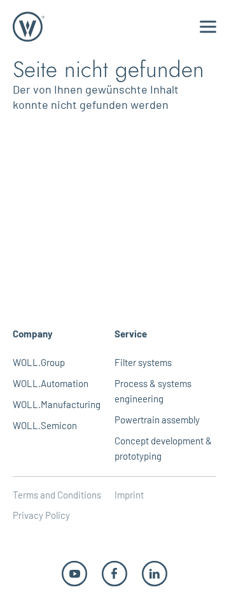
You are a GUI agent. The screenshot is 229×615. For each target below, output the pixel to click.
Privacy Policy (41, 515)
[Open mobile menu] (208, 27)
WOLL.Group (39, 362)
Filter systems (143, 362)
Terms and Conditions (57, 494)
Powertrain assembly (157, 419)
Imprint (129, 494)
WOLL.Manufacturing (57, 404)
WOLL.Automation (50, 383)
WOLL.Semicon (45, 425)
